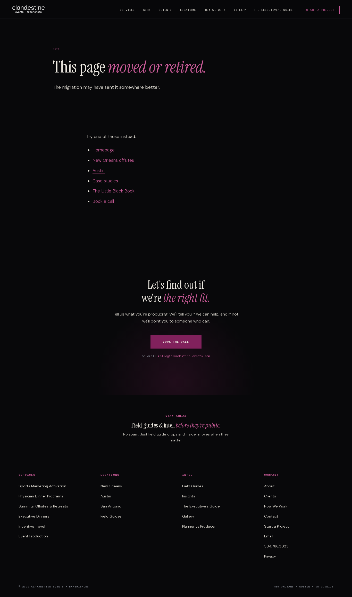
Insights (188, 496)
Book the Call (176, 342)
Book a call (103, 201)
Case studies (105, 181)
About (269, 486)
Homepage (104, 150)
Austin (99, 170)
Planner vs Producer (199, 526)
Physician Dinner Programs (41, 496)
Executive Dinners (34, 516)
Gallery (188, 516)
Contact (271, 516)
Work (147, 10)
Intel (238, 10)
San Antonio (110, 506)
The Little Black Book (114, 191)
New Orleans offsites (113, 160)
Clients (165, 10)
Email (268, 536)
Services (127, 10)
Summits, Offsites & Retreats (43, 506)
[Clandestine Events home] (28, 9)
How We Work (215, 10)
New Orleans (111, 486)
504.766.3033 (276, 546)
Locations (188, 10)
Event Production (33, 536)
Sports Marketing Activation (42, 486)
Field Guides (111, 516)
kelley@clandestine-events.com (184, 356)
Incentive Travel (32, 526)
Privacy (270, 556)
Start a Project (320, 10)
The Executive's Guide (273, 10)
